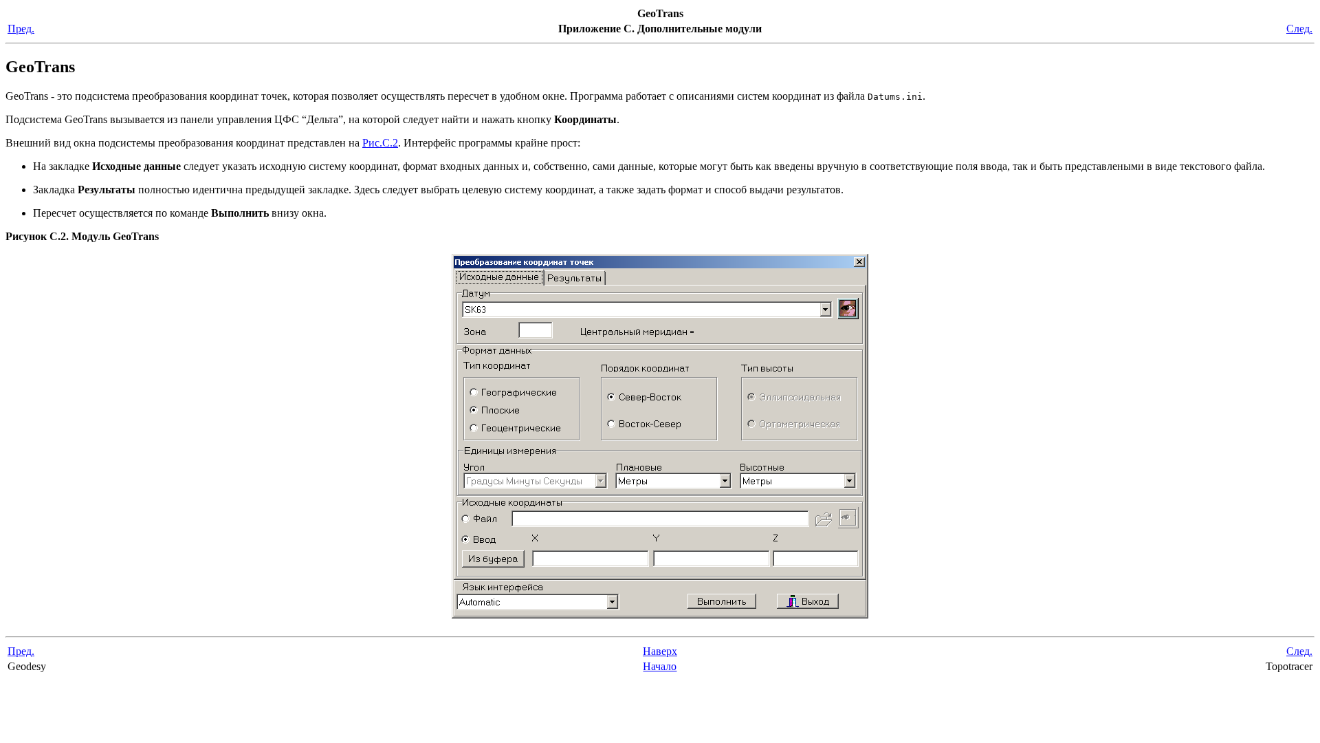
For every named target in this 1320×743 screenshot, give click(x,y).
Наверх (660, 651)
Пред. (21, 28)
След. (1299, 28)
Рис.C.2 (380, 143)
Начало (659, 666)
